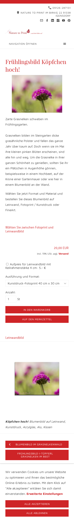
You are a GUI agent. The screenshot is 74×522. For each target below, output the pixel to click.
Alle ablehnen (37, 512)
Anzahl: (10, 292)
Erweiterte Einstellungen (45, 494)
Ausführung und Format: (22, 276)
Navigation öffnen (23, 43)
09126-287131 (61, 7)
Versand (64, 253)
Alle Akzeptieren (37, 503)
